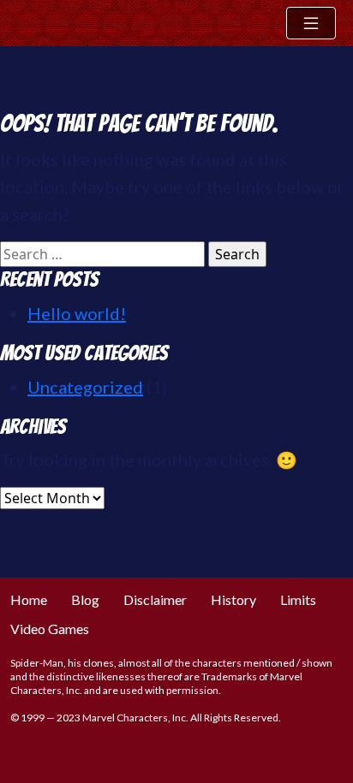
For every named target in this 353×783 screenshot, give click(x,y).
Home (28, 599)
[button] (311, 23)
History (233, 599)
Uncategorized (85, 387)
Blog (85, 599)
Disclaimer (155, 599)
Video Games (49, 628)
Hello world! (76, 313)
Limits (298, 599)
